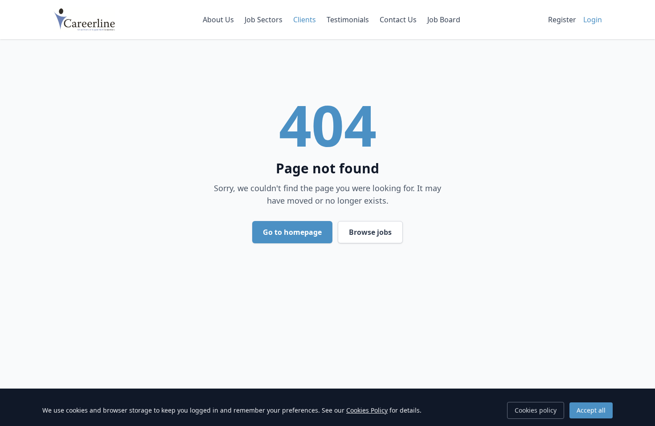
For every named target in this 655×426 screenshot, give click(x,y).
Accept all (591, 410)
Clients (304, 20)
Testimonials (348, 20)
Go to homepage (292, 232)
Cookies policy (536, 410)
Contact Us (398, 20)
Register (562, 20)
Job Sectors (263, 20)
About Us (218, 20)
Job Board (443, 20)
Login (592, 20)
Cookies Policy (367, 410)
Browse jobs (370, 232)
